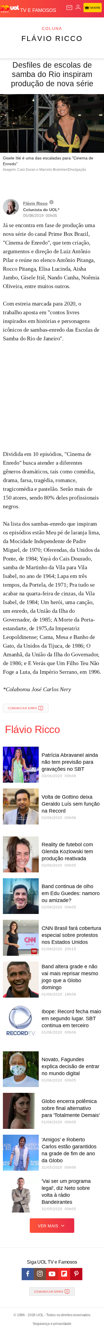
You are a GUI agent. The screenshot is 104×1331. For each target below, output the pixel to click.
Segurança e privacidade (52, 1324)
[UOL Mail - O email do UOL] (69, 7)
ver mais (48, 1226)
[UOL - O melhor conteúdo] (10, 9)
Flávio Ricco (52, 38)
